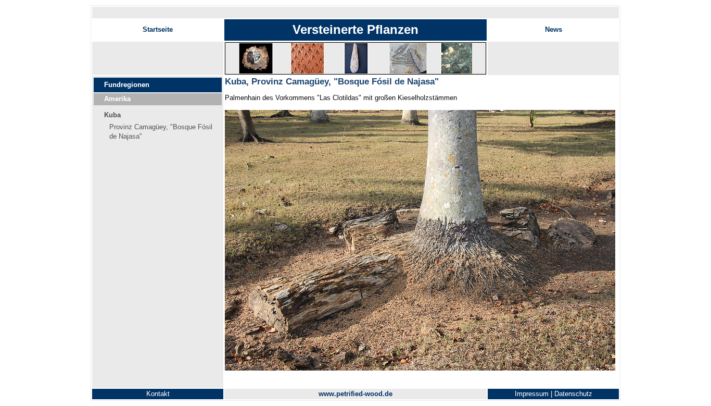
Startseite (158, 29)
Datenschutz (573, 394)
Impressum (532, 394)
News (553, 29)
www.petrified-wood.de (355, 394)
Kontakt (158, 394)
